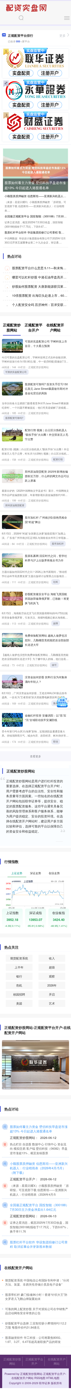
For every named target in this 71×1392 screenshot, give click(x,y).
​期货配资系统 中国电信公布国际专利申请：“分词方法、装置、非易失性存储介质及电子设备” (37, 1282)
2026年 (52, 985)
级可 (54, 664)
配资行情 (58, 459)
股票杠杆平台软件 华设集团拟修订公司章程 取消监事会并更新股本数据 (39, 1244)
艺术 (52, 1003)
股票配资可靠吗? (14, 417)
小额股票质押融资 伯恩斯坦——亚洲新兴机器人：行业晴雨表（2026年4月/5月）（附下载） (39, 1168)
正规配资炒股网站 (12, 1361)
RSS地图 (39, 1378)
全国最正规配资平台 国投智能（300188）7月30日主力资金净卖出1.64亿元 (39, 1207)
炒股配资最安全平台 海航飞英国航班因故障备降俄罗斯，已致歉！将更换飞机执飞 (47, 598)
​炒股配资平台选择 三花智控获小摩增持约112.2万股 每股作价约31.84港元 (35, 1325)
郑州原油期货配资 (14, 505)
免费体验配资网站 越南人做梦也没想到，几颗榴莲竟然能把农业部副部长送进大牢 (47, 639)
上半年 (19, 967)
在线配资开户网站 (56, 1361)
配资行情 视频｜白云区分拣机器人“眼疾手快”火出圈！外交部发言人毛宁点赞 (46, 434)
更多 (62, 35)
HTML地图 (52, 1378)
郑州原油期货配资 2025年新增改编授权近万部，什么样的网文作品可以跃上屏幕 (47, 475)
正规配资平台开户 (34, 1361)
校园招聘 (19, 994)
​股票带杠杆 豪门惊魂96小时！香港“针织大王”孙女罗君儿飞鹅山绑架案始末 (36, 1296)
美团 (19, 1003)
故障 (55, 623)
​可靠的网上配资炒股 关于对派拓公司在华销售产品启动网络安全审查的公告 (36, 1311)
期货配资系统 (19, 958)
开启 (52, 994)
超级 (52, 967)
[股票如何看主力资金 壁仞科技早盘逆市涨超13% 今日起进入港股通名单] (35, 170)
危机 (19, 985)
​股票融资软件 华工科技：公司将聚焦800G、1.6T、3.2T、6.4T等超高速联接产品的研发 (34, 1339)
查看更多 (35, 756)
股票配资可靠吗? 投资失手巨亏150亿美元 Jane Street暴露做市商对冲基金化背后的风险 (46, 388)
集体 (55, 703)
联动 (55, 741)
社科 (55, 581)
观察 (52, 976)
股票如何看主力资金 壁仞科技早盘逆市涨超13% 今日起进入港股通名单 (35, 185)
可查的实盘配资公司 (16, 371)
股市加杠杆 (58, 543)
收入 (52, 958)
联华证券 (44, 1383)
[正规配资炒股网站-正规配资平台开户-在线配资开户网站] (26, 7)
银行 (19, 976)
